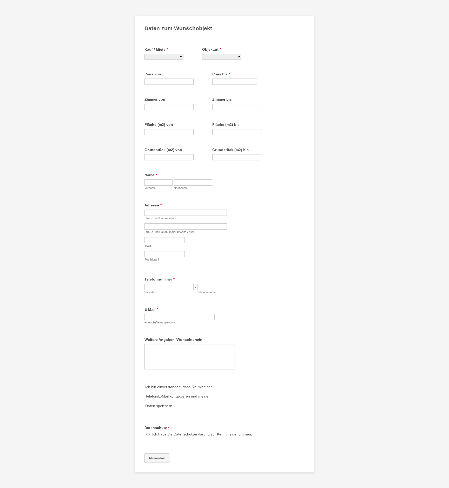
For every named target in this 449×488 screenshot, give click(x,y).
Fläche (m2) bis (226, 124)
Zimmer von (154, 99)
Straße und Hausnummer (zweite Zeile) (169, 231)
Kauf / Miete (156, 49)
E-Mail (151, 309)
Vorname (150, 188)
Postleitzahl (151, 259)
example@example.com (159, 322)
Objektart (211, 49)
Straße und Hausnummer (160, 218)
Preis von (152, 74)
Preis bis (221, 74)
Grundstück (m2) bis (230, 150)
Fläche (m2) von (158, 124)
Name (150, 175)
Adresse (153, 205)
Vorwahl (149, 292)
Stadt (147, 245)
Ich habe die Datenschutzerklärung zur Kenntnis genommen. (202, 434)
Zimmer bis (222, 99)
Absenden (157, 458)
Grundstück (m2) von (163, 150)
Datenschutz (156, 428)
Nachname (181, 188)
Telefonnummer (159, 279)
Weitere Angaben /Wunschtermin (173, 339)
